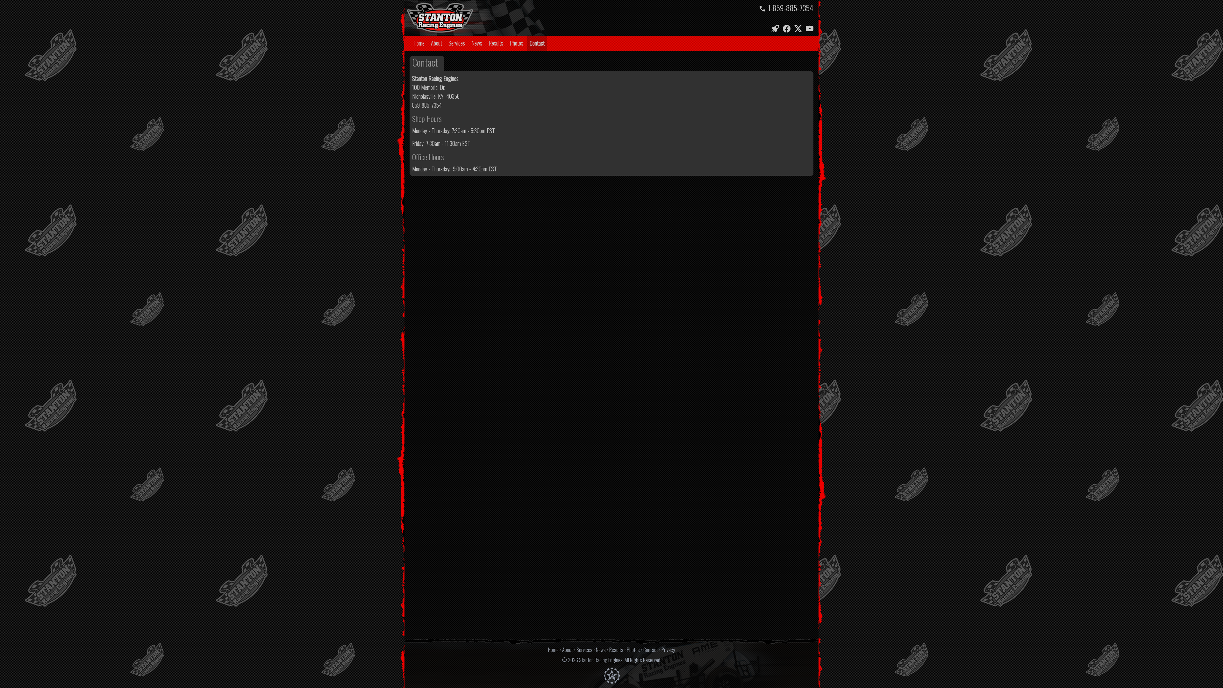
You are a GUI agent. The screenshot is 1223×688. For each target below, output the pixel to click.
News (476, 43)
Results (496, 43)
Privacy (668, 650)
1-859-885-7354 (790, 7)
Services (456, 43)
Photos (516, 43)
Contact (537, 43)
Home (419, 43)
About (436, 43)
